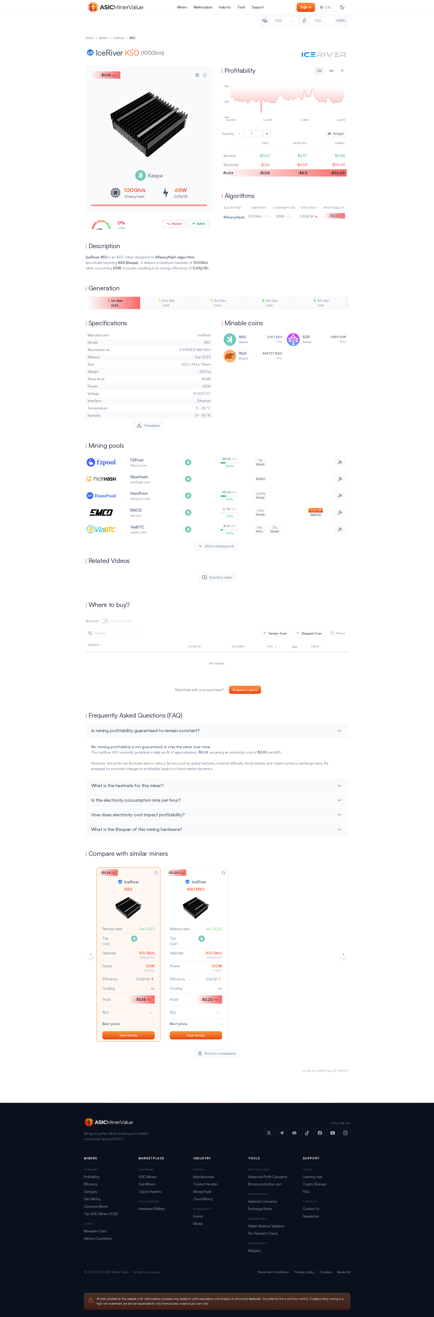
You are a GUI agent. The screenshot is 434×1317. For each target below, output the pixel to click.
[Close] (301, 621)
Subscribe (279, 663)
